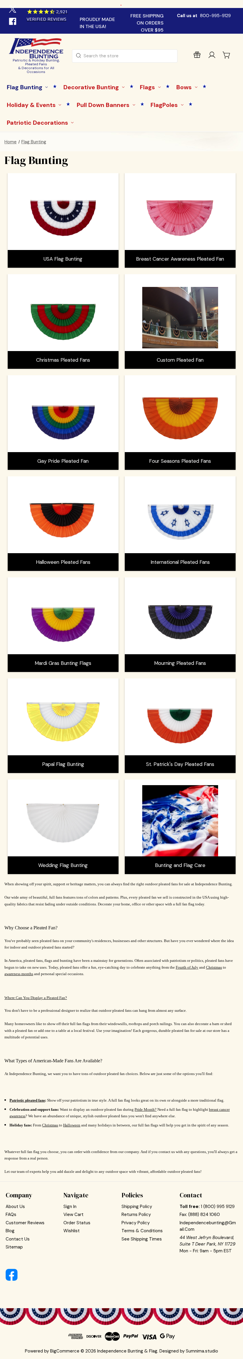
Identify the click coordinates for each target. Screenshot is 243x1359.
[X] (13, 9)
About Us (15, 1206)
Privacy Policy (136, 1223)
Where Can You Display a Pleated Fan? (35, 998)
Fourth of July (187, 967)
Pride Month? (145, 1109)
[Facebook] (13, 22)
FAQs (11, 1214)
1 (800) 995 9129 (218, 1206)
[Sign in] (211, 56)
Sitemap (14, 1247)
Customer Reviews (25, 1223)
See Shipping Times (142, 1239)
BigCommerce (64, 1351)
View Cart (73, 1214)
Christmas (214, 967)
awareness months (18, 974)
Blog (10, 1231)
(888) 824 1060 (204, 1214)
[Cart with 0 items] (226, 55)
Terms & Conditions (142, 1231)
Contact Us (18, 1239)
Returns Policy (136, 1214)
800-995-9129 (215, 16)
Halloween (71, 1125)
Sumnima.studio (202, 1351)
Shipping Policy (137, 1206)
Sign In (69, 1206)
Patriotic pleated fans (27, 1100)
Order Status (76, 1223)
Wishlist (71, 1231)
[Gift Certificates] (197, 56)
